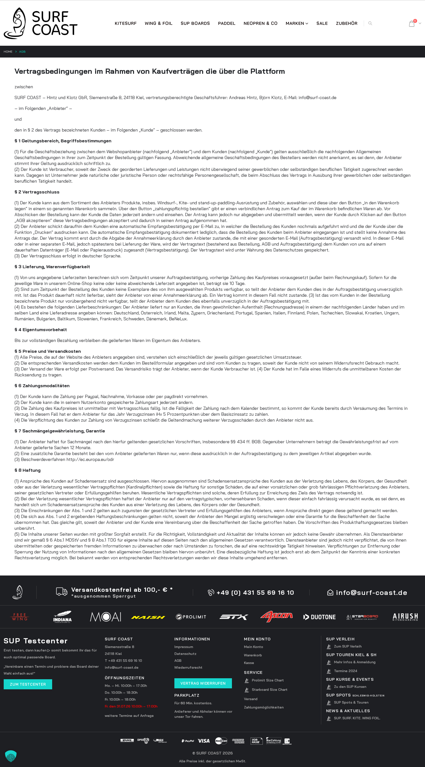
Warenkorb (253, 655)
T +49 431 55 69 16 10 (123, 660)
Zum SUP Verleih (348, 646)
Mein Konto (253, 647)
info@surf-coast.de (121, 667)
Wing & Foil (159, 23)
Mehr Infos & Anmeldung (355, 662)
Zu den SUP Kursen (350, 686)
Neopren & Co (261, 23)
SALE (322, 23)
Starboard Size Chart (270, 689)
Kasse (249, 663)
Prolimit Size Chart (268, 680)
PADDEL (227, 23)
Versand (251, 699)
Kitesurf (126, 23)
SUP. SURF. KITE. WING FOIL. (357, 718)
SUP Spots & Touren (351, 702)
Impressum (183, 647)
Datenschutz (185, 653)
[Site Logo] (40, 23)
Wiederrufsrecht (188, 667)
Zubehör (347, 23)
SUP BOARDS (195, 23)
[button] (370, 23)
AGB (178, 660)
